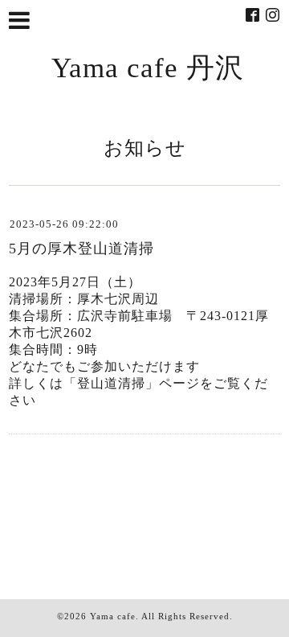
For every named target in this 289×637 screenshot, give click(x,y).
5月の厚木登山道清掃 (81, 248)
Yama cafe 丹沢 (147, 68)
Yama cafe (113, 616)
